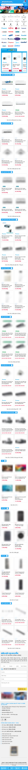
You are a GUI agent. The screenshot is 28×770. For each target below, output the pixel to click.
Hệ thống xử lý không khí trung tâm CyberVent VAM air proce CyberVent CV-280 (7, 430)
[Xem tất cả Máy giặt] (7, 508)
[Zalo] (5, 719)
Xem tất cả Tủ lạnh (14, 600)
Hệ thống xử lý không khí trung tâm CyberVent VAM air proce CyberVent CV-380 (20, 430)
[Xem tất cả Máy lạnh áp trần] (11, 172)
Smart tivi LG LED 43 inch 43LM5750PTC (7, 497)
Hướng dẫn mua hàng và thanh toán (10, 735)
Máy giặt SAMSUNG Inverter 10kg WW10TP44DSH (19, 545)
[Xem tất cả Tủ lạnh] (7, 556)
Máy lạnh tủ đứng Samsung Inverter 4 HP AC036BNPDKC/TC (7, 306)
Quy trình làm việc (6, 743)
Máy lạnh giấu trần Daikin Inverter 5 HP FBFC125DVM (7, 258)
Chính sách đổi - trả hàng (7, 737)
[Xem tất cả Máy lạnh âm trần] (11, 123)
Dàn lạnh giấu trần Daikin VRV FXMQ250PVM (7, 403)
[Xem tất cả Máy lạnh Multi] (10, 317)
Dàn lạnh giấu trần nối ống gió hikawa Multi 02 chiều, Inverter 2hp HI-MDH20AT (20, 334)
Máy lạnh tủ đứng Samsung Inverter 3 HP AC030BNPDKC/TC (20, 306)
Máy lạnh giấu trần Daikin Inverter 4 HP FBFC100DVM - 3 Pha (20, 258)
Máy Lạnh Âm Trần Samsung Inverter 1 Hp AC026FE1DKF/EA (6, 141)
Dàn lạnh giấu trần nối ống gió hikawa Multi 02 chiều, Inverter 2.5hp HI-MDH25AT (7, 334)
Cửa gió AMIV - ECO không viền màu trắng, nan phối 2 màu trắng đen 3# (7, 641)
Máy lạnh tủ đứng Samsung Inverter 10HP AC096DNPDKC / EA (7, 285)
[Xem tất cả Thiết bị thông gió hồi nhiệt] (16, 412)
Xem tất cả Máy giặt (14, 552)
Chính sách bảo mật (6, 734)
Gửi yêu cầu (22, 689)
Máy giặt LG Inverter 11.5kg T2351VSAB (19, 525)
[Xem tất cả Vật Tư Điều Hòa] (10, 603)
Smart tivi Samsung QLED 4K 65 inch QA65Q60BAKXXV (20, 498)
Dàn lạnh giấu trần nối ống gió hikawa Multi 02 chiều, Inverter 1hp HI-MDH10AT (20, 355)
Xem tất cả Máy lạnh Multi (14, 362)
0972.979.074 (10, 731)
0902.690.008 (17, 725)
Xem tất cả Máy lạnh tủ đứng (14, 313)
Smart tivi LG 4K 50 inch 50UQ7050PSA (7, 477)
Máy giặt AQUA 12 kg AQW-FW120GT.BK (6, 545)
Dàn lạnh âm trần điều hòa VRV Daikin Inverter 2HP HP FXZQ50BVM (7, 382)
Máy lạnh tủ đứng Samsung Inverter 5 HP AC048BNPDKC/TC (20, 285)
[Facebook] (2, 719)
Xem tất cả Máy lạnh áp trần (14, 216)
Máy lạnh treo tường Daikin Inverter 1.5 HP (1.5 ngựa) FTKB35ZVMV (7, 113)
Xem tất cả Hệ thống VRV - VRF (14, 409)
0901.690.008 (10, 725)
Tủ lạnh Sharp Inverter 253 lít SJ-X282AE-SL (19, 573)
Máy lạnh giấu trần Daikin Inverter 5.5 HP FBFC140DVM (20, 237)
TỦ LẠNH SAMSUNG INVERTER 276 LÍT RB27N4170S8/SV (6, 573)
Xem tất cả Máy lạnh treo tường (14, 120)
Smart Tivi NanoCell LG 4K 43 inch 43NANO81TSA (20, 477)
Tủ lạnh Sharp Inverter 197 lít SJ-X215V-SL (6, 594)
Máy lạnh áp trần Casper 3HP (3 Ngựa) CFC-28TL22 (7, 210)
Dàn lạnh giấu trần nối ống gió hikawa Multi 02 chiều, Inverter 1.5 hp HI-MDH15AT (7, 355)
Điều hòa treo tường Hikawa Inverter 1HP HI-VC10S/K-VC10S (20, 113)
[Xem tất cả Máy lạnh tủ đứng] (11, 268)
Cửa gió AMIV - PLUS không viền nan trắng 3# (20, 620)
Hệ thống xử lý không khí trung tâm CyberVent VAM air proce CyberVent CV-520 (7, 450)
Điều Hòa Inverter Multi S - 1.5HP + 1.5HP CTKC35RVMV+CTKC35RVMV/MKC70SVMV (17, 65)
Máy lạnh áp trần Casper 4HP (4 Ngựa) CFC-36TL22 (20, 189)
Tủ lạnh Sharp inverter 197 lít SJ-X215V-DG (19, 594)
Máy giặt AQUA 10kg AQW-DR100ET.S (6, 525)
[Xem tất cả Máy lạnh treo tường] (13, 75)
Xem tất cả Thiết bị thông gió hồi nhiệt (14, 457)
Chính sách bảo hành (6, 739)
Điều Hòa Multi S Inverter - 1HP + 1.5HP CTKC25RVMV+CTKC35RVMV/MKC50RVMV (6, 65)
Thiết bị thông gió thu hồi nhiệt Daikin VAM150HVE (20, 450)
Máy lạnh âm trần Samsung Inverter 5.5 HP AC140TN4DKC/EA (20, 141)
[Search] (22, 5)
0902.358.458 (21, 116)
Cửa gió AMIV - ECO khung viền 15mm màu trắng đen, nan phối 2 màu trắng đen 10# (20, 641)
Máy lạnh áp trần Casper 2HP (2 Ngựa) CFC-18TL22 (20, 210)
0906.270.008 (12, 727)
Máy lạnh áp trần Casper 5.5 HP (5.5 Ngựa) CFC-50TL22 (7, 189)
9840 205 (6, 710)
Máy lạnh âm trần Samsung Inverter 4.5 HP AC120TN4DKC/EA (7, 162)
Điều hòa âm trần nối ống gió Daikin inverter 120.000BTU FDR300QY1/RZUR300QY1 (7, 237)
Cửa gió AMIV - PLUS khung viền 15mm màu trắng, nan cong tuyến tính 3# (7, 620)
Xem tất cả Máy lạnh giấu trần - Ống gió (14, 264)
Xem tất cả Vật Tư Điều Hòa (14, 648)
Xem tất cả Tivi (14, 505)
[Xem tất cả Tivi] (5, 461)
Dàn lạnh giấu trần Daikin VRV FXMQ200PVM (20, 403)
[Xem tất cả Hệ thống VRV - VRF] (11, 365)
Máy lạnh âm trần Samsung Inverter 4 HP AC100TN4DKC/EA (20, 162)
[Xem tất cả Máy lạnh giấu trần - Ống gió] (16, 219)
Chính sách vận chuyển (7, 741)
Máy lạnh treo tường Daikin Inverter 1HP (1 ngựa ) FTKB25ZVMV (19, 92)
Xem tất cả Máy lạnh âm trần (14, 168)
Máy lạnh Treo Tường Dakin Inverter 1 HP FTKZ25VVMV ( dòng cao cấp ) (7, 92)
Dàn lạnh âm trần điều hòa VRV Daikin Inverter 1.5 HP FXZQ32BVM (20, 382)
